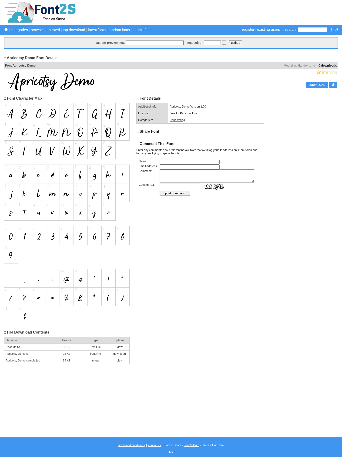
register (248, 29)
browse (37, 30)
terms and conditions (131, 445)
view (120, 347)
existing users (268, 29)
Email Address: (148, 166)
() (335, 29)
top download (74, 30)
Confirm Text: (147, 184)
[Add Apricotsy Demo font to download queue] (333, 85)
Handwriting (306, 65)
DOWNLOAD (317, 85)
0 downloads (328, 65)
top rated (53, 30)
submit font (142, 30)
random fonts (119, 30)
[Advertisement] (253, 12)
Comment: (145, 171)
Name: (143, 161)
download (119, 353)
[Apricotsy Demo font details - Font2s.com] (40, 22)
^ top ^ (171, 451)
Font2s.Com (191, 445)
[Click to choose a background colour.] (224, 42)
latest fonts (97, 30)
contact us (154, 445)
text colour (195, 42)
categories (19, 30)
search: (291, 29)
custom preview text (110, 42)
